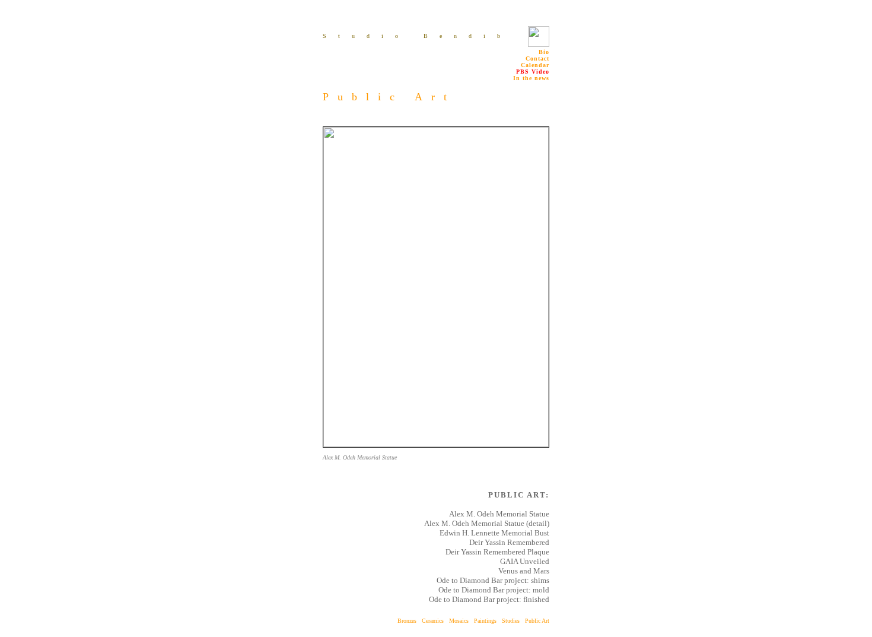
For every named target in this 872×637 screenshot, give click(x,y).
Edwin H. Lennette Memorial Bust (494, 532)
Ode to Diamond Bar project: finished (489, 599)
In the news (531, 78)
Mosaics (459, 620)
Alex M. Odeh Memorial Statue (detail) (486, 523)
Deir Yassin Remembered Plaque (497, 551)
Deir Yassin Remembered (509, 542)
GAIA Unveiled (524, 561)
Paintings (488, 620)
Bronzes (406, 620)
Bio (544, 52)
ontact (537, 58)
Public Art (537, 620)
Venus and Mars (523, 570)
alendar (535, 65)
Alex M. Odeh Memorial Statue (499, 513)
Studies (513, 620)
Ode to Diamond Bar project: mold (493, 589)
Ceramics (433, 620)
